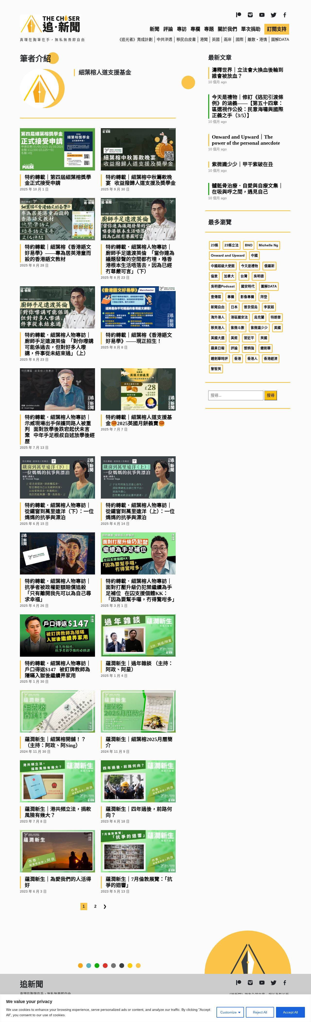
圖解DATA (280, 39)
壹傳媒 (216, 297)
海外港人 (218, 317)
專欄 (195, 29)
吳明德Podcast (223, 286)
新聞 (154, 29)
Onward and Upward (228, 255)
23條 (214, 245)
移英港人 (218, 328)
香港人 (252, 358)
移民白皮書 (186, 39)
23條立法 (232, 245)
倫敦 (214, 276)
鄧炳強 (249, 348)
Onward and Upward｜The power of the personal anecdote (246, 140)
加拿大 (229, 276)
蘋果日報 (218, 348)
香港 (237, 358)
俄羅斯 (269, 266)
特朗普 (276, 317)
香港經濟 (270, 358)
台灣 (244, 276)
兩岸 (228, 39)
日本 (234, 307)
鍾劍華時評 (219, 358)
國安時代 (248, 286)
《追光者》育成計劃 (135, 39)
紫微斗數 (237, 328)
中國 (254, 255)
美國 (277, 328)
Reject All (260, 1012)
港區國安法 (239, 317)
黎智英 (216, 369)
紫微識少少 (259, 328)
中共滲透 (164, 39)
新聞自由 (218, 307)
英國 (216, 39)
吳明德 (259, 276)
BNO (248, 245)
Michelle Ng (268, 245)
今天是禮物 (249, 266)
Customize (228, 1012)
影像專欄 (247, 297)
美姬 (234, 338)
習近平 (249, 338)
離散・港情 (257, 39)
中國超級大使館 (223, 266)
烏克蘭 (259, 317)
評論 (168, 29)
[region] (155, 1008)
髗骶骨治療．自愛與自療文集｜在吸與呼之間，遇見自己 (247, 189)
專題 (209, 29)
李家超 (269, 307)
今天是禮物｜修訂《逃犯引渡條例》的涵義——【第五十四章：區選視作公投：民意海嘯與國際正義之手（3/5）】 (247, 106)
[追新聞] (63, 24)
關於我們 (227, 29)
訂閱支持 (276, 29)
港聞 (204, 39)
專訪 (182, 29)
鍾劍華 (265, 348)
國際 (239, 39)
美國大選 (218, 338)
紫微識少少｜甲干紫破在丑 (242, 164)
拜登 (263, 297)
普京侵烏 (251, 307)
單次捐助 (250, 29)
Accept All (290, 1012)
